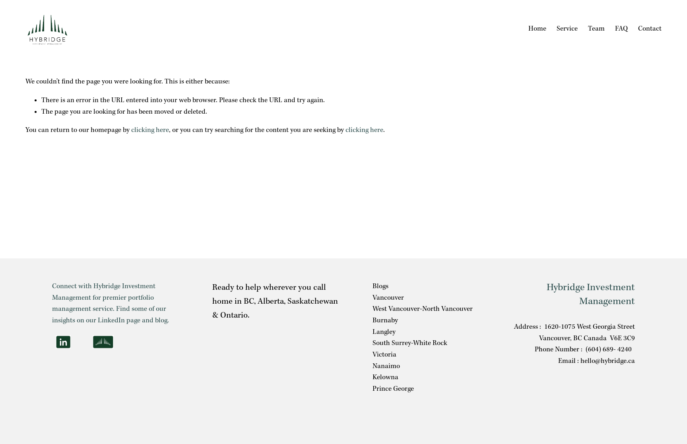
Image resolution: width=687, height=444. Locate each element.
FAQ (621, 28)
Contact (650, 28)
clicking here (150, 130)
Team (596, 28)
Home (537, 28)
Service (567, 28)
